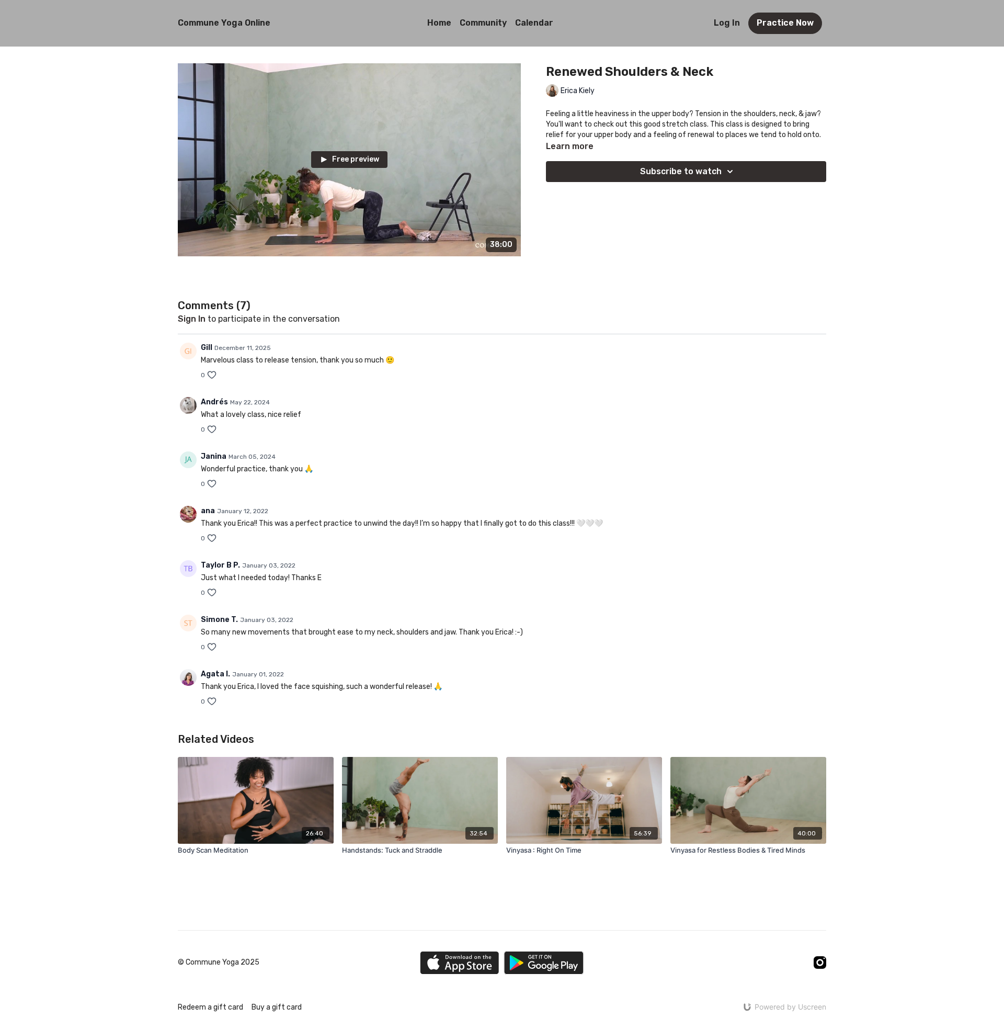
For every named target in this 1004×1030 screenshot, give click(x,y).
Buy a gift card (277, 1007)
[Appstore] (459, 963)
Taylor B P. (220, 565)
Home (439, 23)
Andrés (214, 402)
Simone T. (219, 619)
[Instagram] (820, 962)
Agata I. (215, 674)
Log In (727, 23)
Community (483, 23)
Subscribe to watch (681, 171)
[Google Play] (544, 963)
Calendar (534, 23)
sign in (192, 319)
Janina (213, 456)
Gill (206, 347)
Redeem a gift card (210, 1007)
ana (208, 510)
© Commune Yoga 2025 (218, 962)
